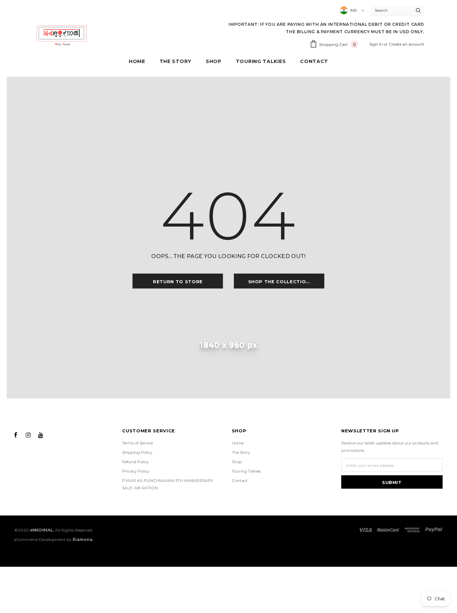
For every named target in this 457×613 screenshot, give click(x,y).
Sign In (376, 44)
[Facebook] (16, 434)
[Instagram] (28, 434)
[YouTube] (40, 434)
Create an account (406, 44)
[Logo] (62, 34)
